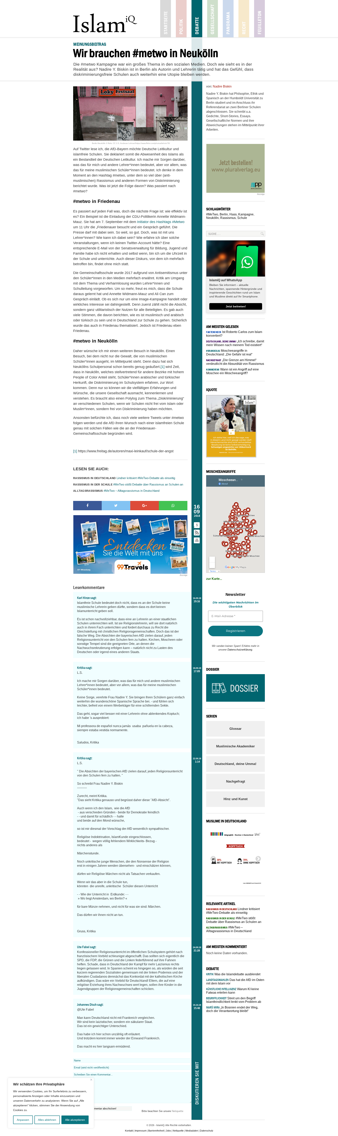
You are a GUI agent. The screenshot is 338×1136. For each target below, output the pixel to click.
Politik (181, 18)
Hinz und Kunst (236, 799)
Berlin (224, 214)
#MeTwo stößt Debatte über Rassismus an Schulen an (128, 484)
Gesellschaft (212, 18)
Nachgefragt (235, 781)
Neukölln (212, 218)
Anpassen (23, 1119)
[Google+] (144, 505)
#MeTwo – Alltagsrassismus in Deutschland (116, 490)
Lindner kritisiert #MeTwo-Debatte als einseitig (124, 478)
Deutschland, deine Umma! (235, 764)
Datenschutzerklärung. (240, 649)
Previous (212, 858)
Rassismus (228, 218)
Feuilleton (259, 18)
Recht (243, 18)
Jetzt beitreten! (236, 306)
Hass (233, 214)
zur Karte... (214, 578)
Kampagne (246, 214)
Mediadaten (191, 1130)
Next (257, 858)
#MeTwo (212, 214)
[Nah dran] (91, 1080)
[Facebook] (87, 505)
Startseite (165, 18)
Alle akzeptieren (75, 1119)
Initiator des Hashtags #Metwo (160, 222)
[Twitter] (116, 505)
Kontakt (129, 1130)
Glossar (235, 729)
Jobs (168, 1130)
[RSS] (197, 533)
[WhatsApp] (173, 505)
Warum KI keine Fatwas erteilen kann (232, 990)
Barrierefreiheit (156, 1130)
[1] (163, 367)
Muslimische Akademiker (235, 746)
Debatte (196, 18)
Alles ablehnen (47, 1119)
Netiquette (177, 1111)
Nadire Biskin (222, 86)
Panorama (228, 18)
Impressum (141, 1130)
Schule (242, 218)
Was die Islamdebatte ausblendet (233, 974)
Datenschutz (206, 1130)
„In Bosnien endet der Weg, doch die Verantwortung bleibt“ (232, 1009)
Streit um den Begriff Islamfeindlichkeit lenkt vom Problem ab (233, 1000)
